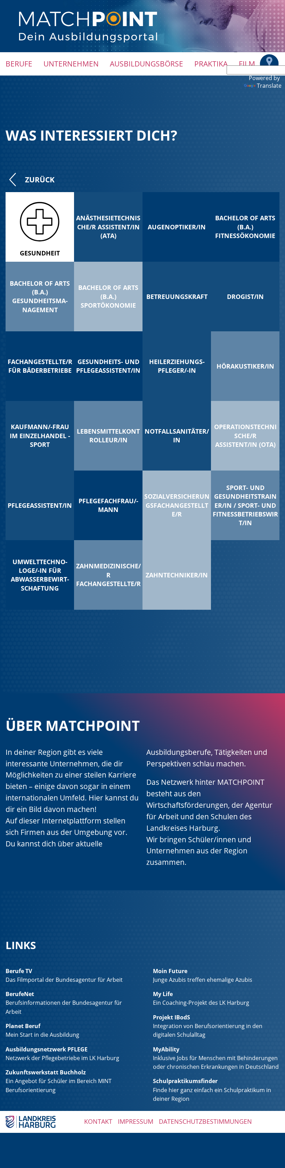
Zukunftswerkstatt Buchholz (46, 1072)
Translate (269, 85)
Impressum (135, 1121)
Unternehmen (71, 64)
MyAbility (166, 1049)
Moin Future (170, 971)
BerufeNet (20, 994)
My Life (163, 994)
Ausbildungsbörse (146, 64)
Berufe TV (19, 971)
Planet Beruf (23, 1026)
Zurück (40, 179)
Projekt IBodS (171, 1017)
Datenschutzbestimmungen (205, 1121)
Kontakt (98, 1121)
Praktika (211, 64)
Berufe (19, 64)
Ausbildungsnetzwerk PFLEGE (47, 1049)
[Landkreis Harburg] (31, 1121)
